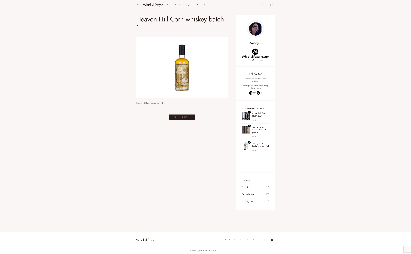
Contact (255, 240)
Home (220, 240)
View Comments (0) (181, 117)
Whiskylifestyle (153, 4)
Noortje (255, 43)
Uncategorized (248, 201)
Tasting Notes (248, 194)
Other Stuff (246, 187)
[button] (137, 5)
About (248, 240)
